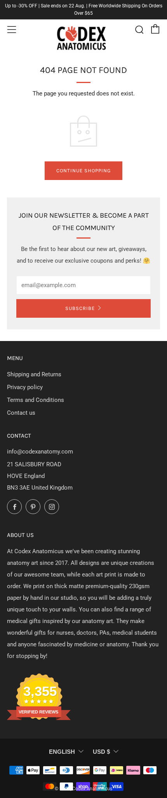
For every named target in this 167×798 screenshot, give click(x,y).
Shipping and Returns (34, 374)
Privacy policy (25, 387)
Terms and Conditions (35, 399)
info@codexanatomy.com (40, 451)
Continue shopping (83, 170)
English (62, 751)
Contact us (21, 412)
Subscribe (80, 308)
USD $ (101, 751)
